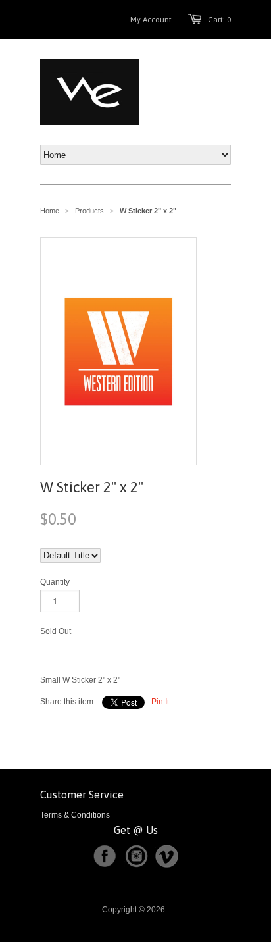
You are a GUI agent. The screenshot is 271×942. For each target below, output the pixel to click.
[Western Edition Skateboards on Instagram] (138, 865)
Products (89, 211)
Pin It (160, 701)
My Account (151, 19)
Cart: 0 (219, 19)
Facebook (104, 856)
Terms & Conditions (75, 815)
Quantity (55, 582)
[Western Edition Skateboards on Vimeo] (166, 865)
